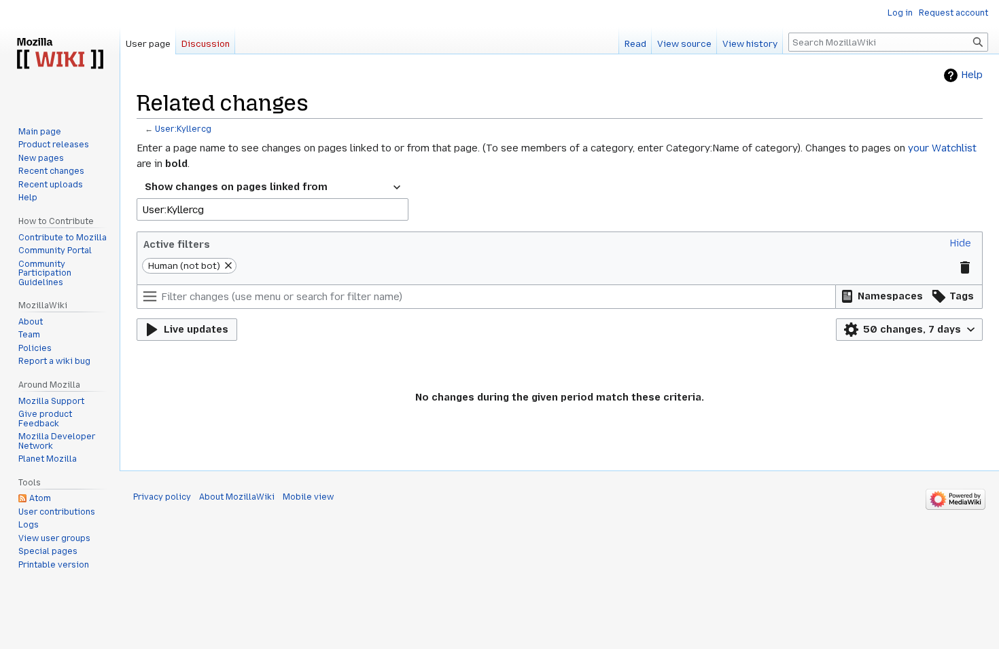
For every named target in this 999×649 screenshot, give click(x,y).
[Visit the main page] (59, 54)
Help (972, 75)
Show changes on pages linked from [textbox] (236, 187)
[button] (960, 243)
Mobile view (308, 497)
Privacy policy (162, 497)
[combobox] (272, 187)
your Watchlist (942, 148)
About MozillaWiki (237, 497)
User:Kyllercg (183, 129)
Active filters (176, 244)
